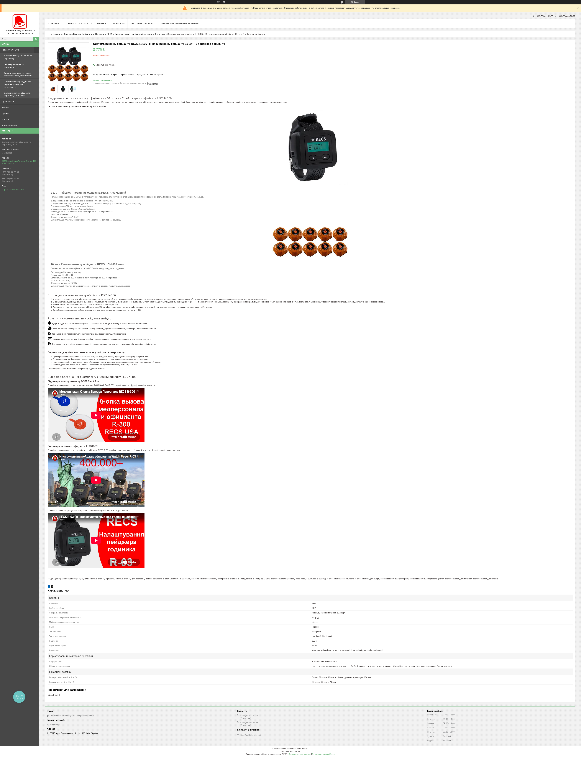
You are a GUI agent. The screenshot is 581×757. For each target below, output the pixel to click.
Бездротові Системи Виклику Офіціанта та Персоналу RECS (82, 34)
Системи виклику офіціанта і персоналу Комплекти (17, 94)
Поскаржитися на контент (300, 754)
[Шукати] (36, 39)
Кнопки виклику (9, 125)
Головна (53, 23)
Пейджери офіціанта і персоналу (14, 65)
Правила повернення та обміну (180, 23)
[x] (52, 587)
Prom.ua (305, 749)
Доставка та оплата (143, 23)
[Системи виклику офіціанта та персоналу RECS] (19, 21)
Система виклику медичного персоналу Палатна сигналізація (17, 84)
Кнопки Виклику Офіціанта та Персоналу (18, 57)
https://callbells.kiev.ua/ (13, 189)
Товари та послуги (11, 49)
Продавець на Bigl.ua (290, 751)
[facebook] (49, 587)
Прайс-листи (8, 101)
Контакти (119, 23)
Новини (5, 107)
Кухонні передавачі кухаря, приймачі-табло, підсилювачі (18, 74)
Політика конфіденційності (323, 754)
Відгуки (5, 119)
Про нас (5, 113)
